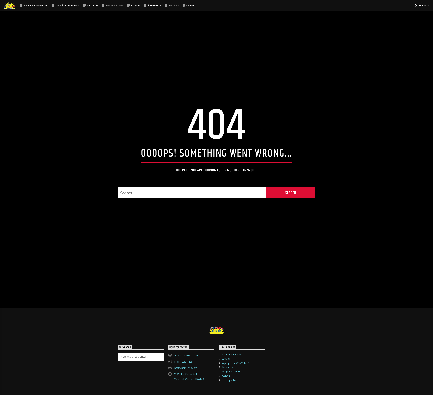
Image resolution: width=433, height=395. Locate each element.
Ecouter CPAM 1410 (233, 366)
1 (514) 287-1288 (183, 373)
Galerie (190, 6)
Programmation (114, 6)
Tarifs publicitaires (232, 391)
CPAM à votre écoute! (68, 6)
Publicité (174, 6)
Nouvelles (92, 6)
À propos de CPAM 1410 (36, 6)
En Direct (423, 6)
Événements (154, 6)
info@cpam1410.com (185, 379)
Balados (135, 6)
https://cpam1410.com (186, 367)
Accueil (226, 370)
